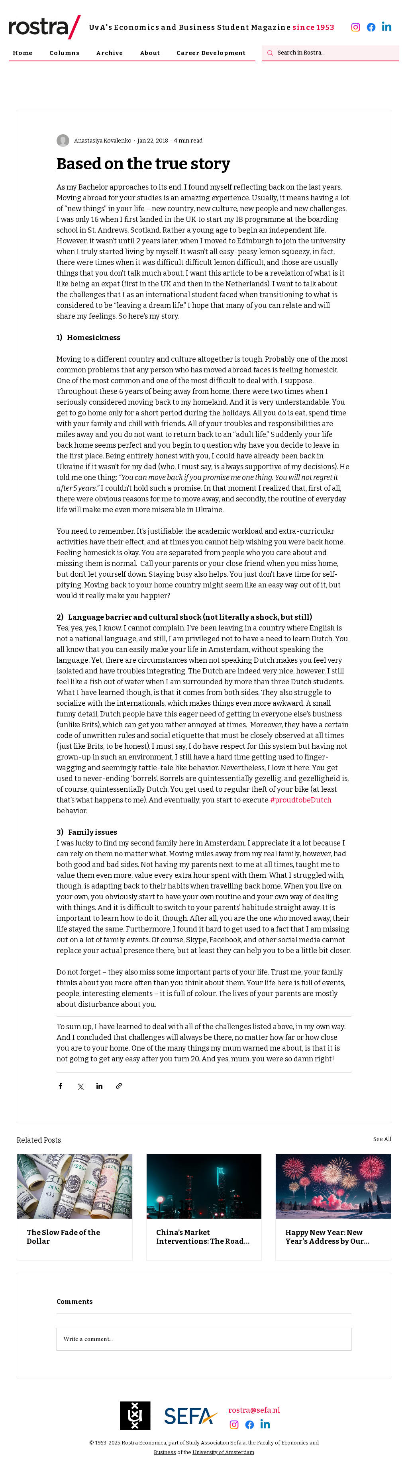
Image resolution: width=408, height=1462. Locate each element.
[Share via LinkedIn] (99, 1086)
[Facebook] (371, 27)
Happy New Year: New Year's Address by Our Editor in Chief (324, 1237)
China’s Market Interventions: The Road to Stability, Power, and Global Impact (200, 1237)
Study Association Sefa (213, 1443)
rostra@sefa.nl (254, 1410)
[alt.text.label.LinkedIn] (386, 27)
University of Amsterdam (223, 1452)
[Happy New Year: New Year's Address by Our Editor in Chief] (333, 1186)
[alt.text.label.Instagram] (355, 27)
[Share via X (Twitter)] (80, 1086)
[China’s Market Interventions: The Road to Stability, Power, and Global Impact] (204, 1186)
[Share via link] (119, 1086)
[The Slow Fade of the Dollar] (74, 1186)
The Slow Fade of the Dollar (63, 1237)
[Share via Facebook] (60, 1086)
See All (382, 1139)
